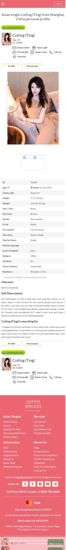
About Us (8, 458)
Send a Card (40, 52)
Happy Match (10, 455)
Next (54, 108)
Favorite (21, 56)
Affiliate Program (12, 466)
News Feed (9, 462)
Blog (36, 447)
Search (7, 425)
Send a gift (42, 47)
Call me (57, 52)
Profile (11, 66)
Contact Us (40, 470)
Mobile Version (24, 477)
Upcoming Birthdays (14, 433)
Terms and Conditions (46, 455)
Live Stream (40, 421)
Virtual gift (22, 52)
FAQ (5, 447)
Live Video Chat (42, 429)
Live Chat (39, 425)
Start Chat (53, 544)
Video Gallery (10, 436)
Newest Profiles (12, 429)
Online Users (10, 421)
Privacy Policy (41, 451)
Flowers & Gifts (42, 433)
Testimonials (10, 451)
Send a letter (23, 47)
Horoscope (32, 66)
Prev (11, 108)
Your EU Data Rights (45, 466)
